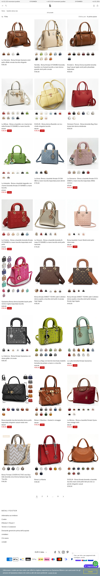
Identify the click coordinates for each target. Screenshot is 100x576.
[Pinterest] (67, 552)
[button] (3, 5)
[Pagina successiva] (63, 496)
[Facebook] (55, 552)
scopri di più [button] (52, 573)
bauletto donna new (12, 11)
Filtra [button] (6, 16)
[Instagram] (63, 552)
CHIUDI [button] (90, 572)
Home (3, 11)
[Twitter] (59, 552)
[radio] (4, 54)
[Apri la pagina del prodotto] (17, 35)
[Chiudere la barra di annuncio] (98, 1)
